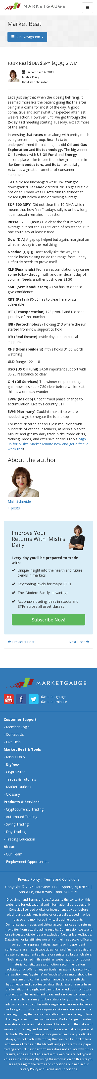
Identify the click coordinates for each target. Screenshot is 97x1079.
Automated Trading (21, 816)
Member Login (18, 726)
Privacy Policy (29, 879)
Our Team (14, 854)
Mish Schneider (20, 501)
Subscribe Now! (48, 620)
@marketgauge (53, 696)
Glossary (13, 794)
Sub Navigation (28, 36)
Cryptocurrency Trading (25, 809)
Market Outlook (18, 786)
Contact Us (15, 734)
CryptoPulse (15, 771)
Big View (13, 764)
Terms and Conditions (61, 879)
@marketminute (54, 701)
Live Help (13, 741)
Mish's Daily (15, 756)
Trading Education (20, 839)
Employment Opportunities (27, 861)
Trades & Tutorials (21, 779)
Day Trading (16, 831)
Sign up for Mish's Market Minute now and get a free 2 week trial (48, 444)
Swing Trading (17, 824)
